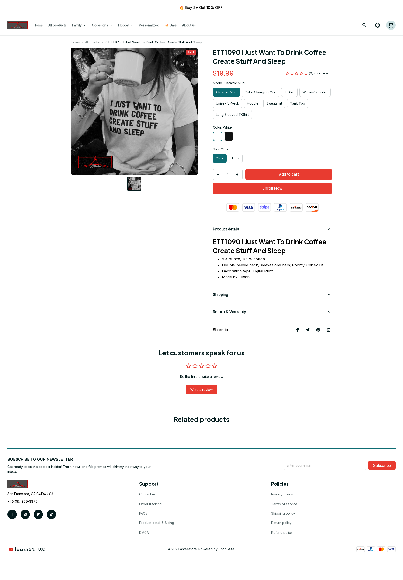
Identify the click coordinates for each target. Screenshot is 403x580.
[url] (226, 549)
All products (94, 42)
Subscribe (382, 465)
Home (75, 42)
